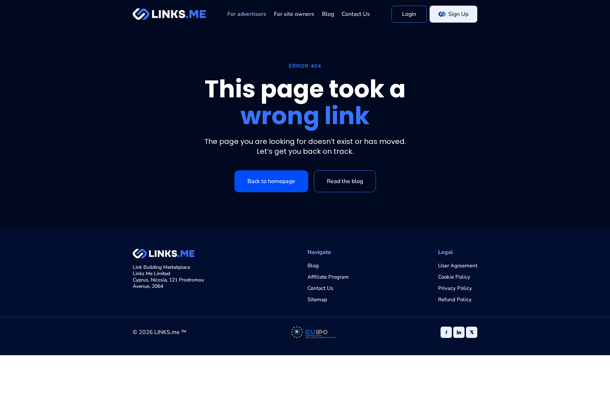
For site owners (294, 14)
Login (409, 14)
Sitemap (317, 299)
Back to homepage (271, 181)
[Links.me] (169, 14)
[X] (471, 332)
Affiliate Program (328, 276)
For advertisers (246, 14)
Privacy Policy (455, 288)
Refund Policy (455, 299)
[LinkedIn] (459, 332)
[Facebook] (446, 332)
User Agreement (457, 265)
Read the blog (345, 181)
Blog (328, 14)
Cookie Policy (454, 276)
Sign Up (458, 14)
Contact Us (356, 14)
